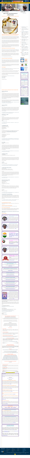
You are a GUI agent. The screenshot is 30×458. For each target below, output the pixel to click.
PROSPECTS (23, 452)
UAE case (3, 36)
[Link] (10, 65)
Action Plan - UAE (13, 449)
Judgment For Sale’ (4, 374)
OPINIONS (19, 452)
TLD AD (2, 255)
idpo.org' (16, 325)
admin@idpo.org (5, 314)
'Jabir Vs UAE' (12, 68)
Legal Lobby (13, 451)
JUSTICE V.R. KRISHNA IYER (5, 91)
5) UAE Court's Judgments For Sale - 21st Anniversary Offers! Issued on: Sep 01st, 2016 (10, 358)
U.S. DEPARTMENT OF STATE (5, 125)
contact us (12, 429)
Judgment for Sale (3, 448)
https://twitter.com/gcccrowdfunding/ (11, 306)
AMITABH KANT (3, 162)
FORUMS (12, 407)
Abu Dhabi (17, 36)
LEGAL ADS (3, 239)
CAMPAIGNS (17, 452)
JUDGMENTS (11, 452)
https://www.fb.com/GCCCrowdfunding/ (5, 306)
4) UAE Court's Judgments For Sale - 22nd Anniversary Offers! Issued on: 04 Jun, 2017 (10, 357)
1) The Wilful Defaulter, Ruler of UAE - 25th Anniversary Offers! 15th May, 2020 (10, 355)
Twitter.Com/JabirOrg (3, 77)
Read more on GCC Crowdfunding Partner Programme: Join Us (7, 311)
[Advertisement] (10, 85)
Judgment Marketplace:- (24, 39)
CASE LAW (6, 407)
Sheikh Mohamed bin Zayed (10, 36)
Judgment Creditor (3, 41)
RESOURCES (9, 407)
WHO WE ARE (9, 452)
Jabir (11, 109)
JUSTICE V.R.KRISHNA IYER (4, 98)
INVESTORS (21, 452)
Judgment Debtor (6, 36)
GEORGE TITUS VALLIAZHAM (4, 175)
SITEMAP (25, 452)
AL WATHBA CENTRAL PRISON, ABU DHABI (6, 167)
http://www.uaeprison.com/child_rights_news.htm (12, 131)
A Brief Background (8, 449)
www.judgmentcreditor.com (5, 435)
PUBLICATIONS (14, 452)
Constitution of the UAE (5, 401)
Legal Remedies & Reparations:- (25, 46)
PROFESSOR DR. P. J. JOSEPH (5, 114)
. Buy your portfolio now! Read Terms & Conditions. (13, 341)
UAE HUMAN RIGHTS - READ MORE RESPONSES (7, 194)
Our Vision (18, 449)
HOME (7, 452)
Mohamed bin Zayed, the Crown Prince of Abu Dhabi (6, 49)
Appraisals (7, 451)
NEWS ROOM (14, 407)
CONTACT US (28, 452)
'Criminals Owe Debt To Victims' (8, 249)
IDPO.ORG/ (13, 347)
